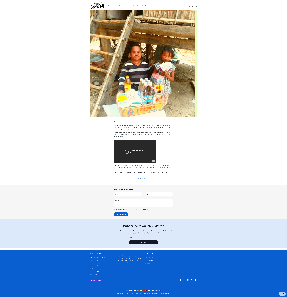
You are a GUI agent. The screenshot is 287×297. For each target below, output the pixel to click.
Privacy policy (138, 293)
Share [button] (117, 121)
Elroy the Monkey (95, 263)
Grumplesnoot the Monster (97, 257)
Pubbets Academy (150, 260)
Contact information (165, 293)
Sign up (143, 242)
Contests (147, 263)
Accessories (93, 274)
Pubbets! (123, 293)
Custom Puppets (94, 271)
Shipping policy (155, 293)
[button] (110, 6)
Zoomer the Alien (95, 260)
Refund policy (130, 293)
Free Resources (149, 257)
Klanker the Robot (95, 266)
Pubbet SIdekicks (95, 268)
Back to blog (144, 179)
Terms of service (146, 293)
